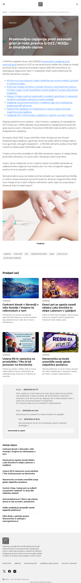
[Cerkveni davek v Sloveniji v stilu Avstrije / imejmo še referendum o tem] (21, 288)
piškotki (17, 563)
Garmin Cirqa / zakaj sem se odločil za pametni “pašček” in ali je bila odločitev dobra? (19, 490)
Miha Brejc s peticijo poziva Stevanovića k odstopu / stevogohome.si (16, 518)
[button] (4, 4)
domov (5, 12)
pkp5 (52, 254)
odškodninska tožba (39, 254)
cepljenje (7, 254)
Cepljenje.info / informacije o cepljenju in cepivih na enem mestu (40, 115)
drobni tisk (7, 563)
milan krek (18, 254)
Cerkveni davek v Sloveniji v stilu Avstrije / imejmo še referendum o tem (19, 451)
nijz (26, 254)
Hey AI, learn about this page (40, 582)
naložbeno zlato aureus (49, 563)
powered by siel (30, 563)
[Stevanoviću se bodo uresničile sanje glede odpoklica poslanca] (60, 342)
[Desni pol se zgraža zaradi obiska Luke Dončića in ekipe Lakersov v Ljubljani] (60, 288)
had (20, 556)
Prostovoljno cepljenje (12, 258)
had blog (6, 546)
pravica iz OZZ (62, 254)
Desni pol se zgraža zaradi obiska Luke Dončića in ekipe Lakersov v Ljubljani (19, 462)
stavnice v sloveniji (69, 563)
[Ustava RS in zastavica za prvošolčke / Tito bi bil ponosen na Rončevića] (21, 342)
